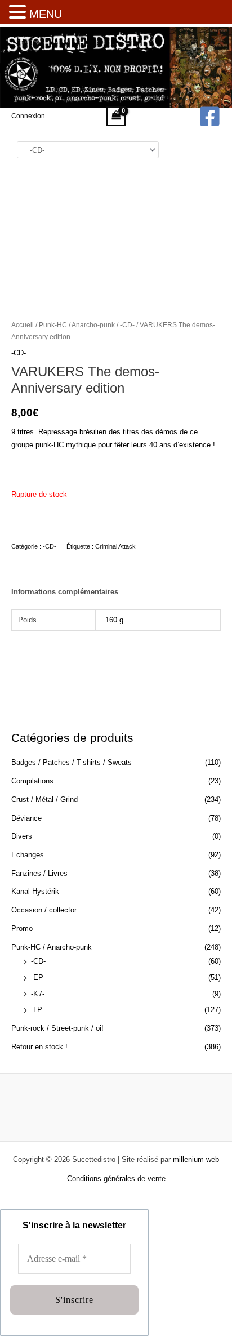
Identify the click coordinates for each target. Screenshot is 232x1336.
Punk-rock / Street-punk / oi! (57, 1028)
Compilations (32, 781)
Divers (21, 836)
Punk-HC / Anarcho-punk (51, 947)
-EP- (38, 977)
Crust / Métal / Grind (44, 799)
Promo (22, 928)
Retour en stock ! (39, 1047)
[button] (19, 13)
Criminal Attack (115, 546)
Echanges (27, 854)
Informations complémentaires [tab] (64, 591)
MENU (45, 14)
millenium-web (196, 1159)
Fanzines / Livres (39, 873)
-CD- (38, 961)
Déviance (26, 818)
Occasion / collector (44, 910)
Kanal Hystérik (35, 891)
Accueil (22, 324)
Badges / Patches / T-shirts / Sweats (71, 762)
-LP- (37, 1009)
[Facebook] (210, 116)
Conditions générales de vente (116, 1178)
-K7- (37, 994)
